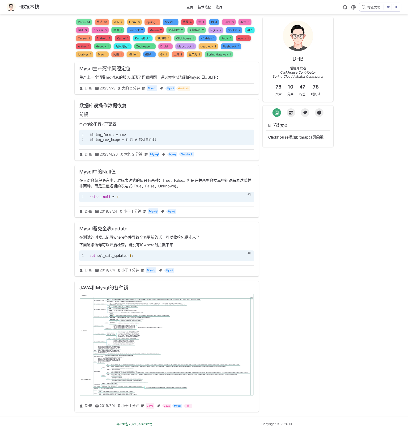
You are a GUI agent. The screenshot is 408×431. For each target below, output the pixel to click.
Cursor (84, 38)
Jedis (226, 38)
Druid (165, 46)
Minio (133, 54)
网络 (117, 54)
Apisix (243, 38)
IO (214, 22)
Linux (134, 22)
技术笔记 (204, 7)
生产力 (194, 54)
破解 (149, 54)
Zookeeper (145, 46)
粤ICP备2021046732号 (134, 424)
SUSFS (163, 38)
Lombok (136, 30)
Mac (102, 54)
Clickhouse (185, 38)
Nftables (207, 38)
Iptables (84, 54)
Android (103, 38)
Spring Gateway (219, 54)
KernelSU (143, 38)
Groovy (102, 46)
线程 (187, 22)
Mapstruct (185, 46)
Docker (100, 30)
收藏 (219, 7)
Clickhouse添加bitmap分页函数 (296, 137)
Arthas (83, 46)
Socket (234, 30)
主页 (190, 7)
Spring (152, 22)
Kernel (122, 38)
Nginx (215, 30)
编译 (82, 30)
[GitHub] (345, 7)
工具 (178, 54)
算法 (102, 22)
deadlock (208, 46)
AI (250, 30)
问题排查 (196, 30)
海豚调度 (122, 46)
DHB (88, 88)
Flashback (231, 46)
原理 (117, 30)
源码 (118, 22)
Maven (155, 30)
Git (163, 54)
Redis (84, 22)
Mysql (170, 22)
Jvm (245, 22)
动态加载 (175, 30)
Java (229, 22)
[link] (298, 51)
